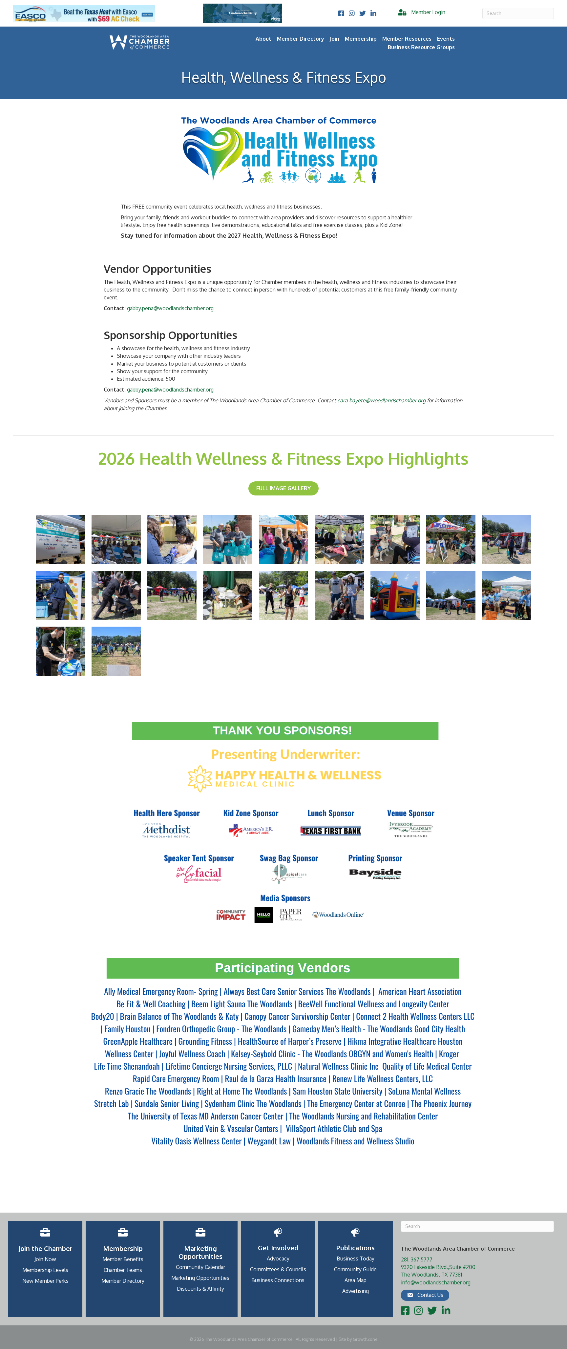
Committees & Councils (278, 1269)
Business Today (355, 1258)
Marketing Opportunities (200, 1278)
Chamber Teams (123, 1270)
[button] (425, 1295)
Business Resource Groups (421, 47)
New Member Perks (45, 1281)
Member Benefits (122, 1259)
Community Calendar (200, 1267)
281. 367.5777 (416, 1259)
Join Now (45, 1259)
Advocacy (278, 1258)
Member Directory (300, 38)
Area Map (356, 1280)
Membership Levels (45, 1270)
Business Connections (277, 1280)
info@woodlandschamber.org (436, 1282)
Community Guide (355, 1269)
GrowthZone (365, 1339)
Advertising (355, 1291)
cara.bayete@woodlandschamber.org (381, 400)
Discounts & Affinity (200, 1288)
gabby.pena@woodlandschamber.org (170, 308)
